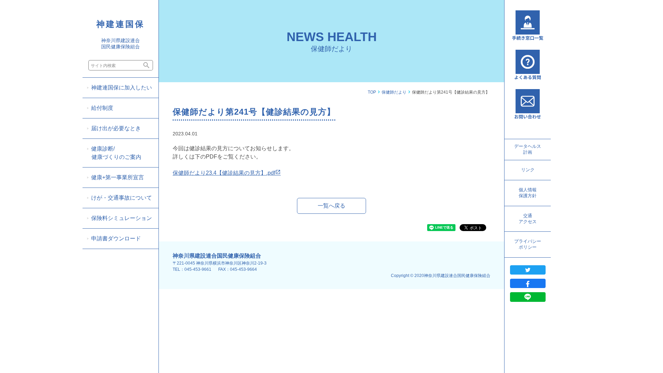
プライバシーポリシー (527, 244)
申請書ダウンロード (116, 238)
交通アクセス (528, 218)
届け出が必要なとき (116, 128)
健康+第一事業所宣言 (117, 177)
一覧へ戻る (331, 206)
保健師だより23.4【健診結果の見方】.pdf (224, 173)
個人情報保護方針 (528, 192)
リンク (528, 169)
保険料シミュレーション (121, 218)
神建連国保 (120, 24)
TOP (372, 92)
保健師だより (394, 92)
